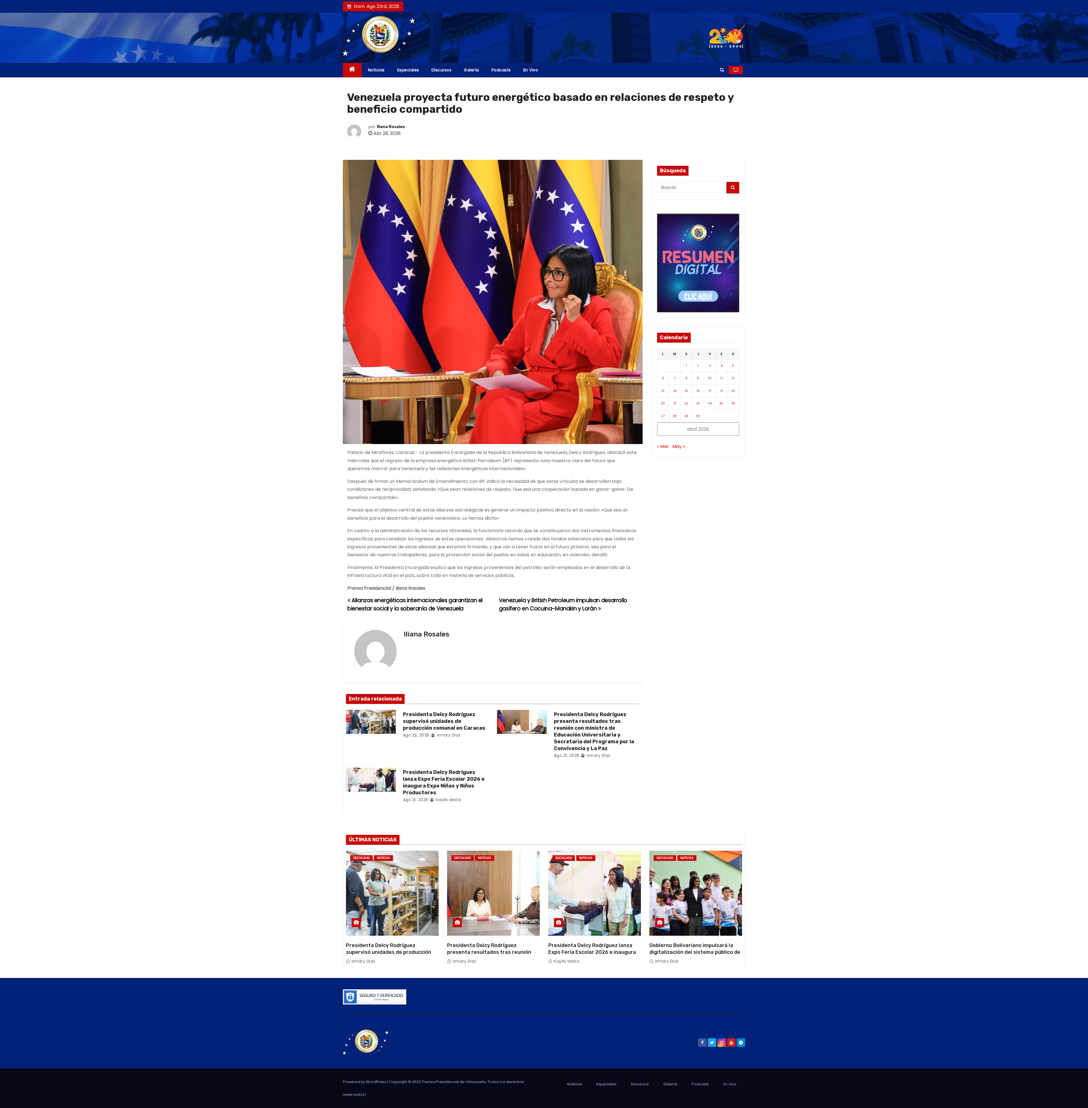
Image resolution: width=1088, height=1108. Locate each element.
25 (721, 403)
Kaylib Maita (448, 800)
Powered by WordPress (365, 1081)
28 (675, 416)
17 (709, 391)
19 (733, 391)
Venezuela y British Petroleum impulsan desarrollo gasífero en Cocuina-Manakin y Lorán (563, 604)
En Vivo (530, 70)
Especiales (408, 70)
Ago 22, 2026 (416, 735)
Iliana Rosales (391, 126)
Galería (471, 70)
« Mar (663, 446)
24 (710, 403)
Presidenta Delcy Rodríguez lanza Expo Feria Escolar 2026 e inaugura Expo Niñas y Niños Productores (443, 782)
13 (662, 391)
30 (698, 416)
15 (686, 391)
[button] (722, 70)
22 (686, 403)
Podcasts (501, 70)
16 (698, 391)
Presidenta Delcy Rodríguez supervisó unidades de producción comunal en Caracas (444, 721)
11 (721, 378)
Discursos (442, 70)
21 (674, 403)
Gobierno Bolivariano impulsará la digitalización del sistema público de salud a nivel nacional (694, 952)
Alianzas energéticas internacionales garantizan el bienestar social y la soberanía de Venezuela (415, 604)
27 (663, 416)
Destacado (361, 858)
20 (663, 403)
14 (674, 391)
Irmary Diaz (448, 735)
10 (709, 378)
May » (678, 446)
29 (686, 416)
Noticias (376, 70)
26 (733, 403)
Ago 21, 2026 (566, 755)
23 (698, 403)
